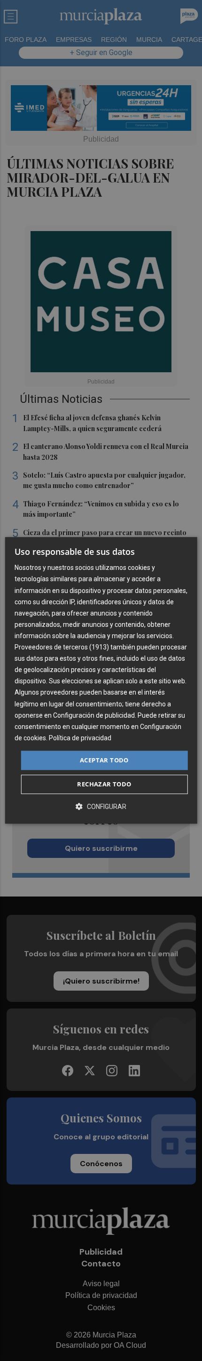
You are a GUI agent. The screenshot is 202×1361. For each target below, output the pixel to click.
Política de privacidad (80, 738)
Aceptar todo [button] (104, 760)
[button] (101, 806)
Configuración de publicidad (94, 715)
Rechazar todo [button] (104, 784)
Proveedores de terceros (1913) (62, 647)
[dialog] (101, 680)
